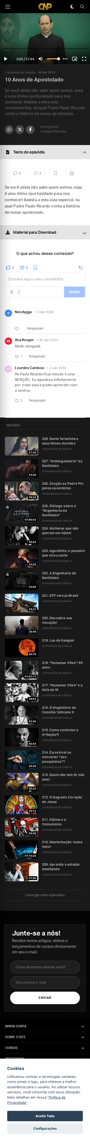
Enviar (45, 998)
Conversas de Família (20, 72)
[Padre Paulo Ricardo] (45, 6)
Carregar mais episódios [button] (45, 895)
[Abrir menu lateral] (7, 6)
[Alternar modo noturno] (72, 7)
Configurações (45, 1128)
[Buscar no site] (82, 7)
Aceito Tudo (45, 1116)
